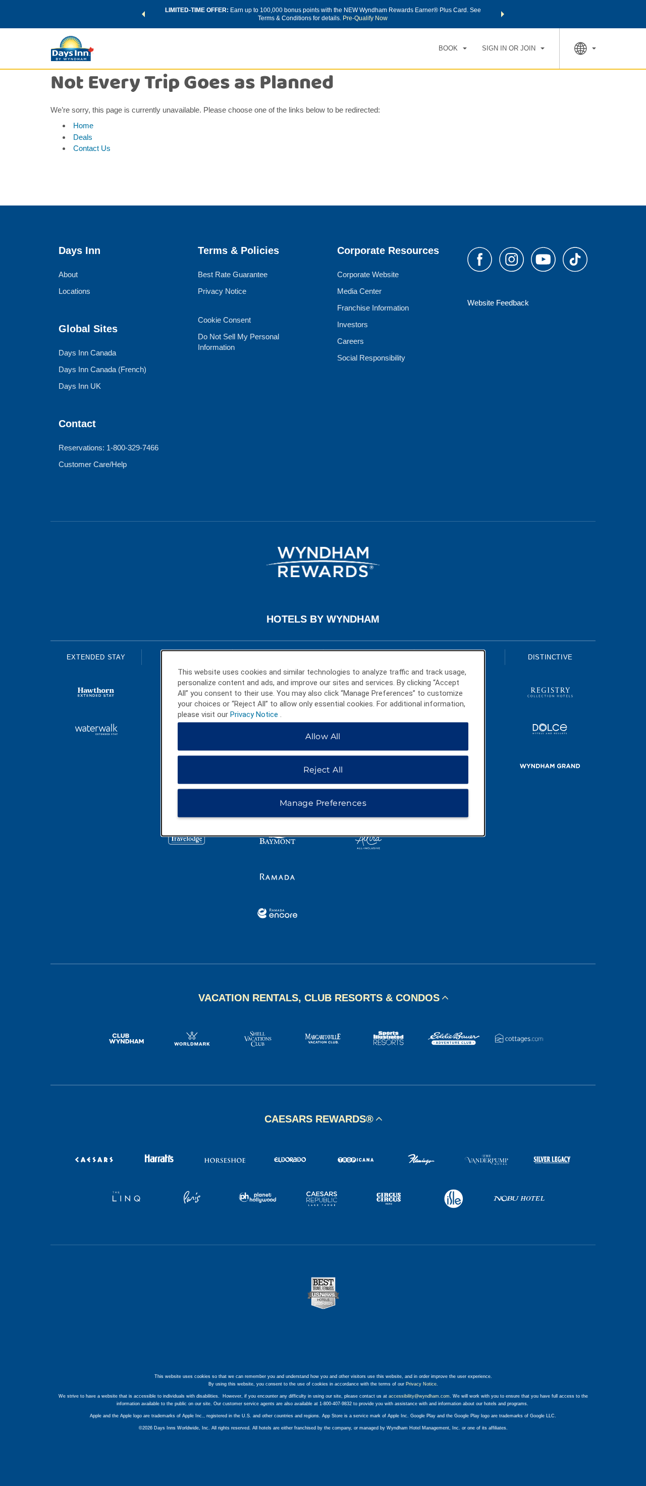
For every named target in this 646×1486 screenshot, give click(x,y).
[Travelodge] (186, 841)
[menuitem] (453, 48)
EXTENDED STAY (96, 657)
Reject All (323, 769)
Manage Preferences (323, 802)
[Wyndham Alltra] (368, 841)
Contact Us (92, 148)
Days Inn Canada (87, 352)
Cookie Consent (224, 320)
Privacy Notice (222, 291)
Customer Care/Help (93, 464)
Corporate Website (368, 274)
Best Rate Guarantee (232, 274)
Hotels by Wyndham (323, 619)
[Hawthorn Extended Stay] (96, 693)
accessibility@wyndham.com (419, 1396)
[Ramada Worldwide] (277, 877)
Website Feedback (498, 302)
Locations (74, 291)
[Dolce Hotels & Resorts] (550, 730)
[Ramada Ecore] (277, 914)
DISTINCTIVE (550, 657)
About (68, 274)
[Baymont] (277, 841)
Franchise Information (373, 307)
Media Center (359, 291)
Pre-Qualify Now (365, 18)
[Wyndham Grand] (550, 767)
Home (83, 125)
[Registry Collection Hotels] (550, 693)
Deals (82, 137)
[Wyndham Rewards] (323, 562)
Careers (350, 341)
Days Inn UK (80, 386)
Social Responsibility (371, 357)
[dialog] (323, 743)
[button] (143, 14)
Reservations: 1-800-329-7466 (108, 447)
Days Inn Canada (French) (102, 369)
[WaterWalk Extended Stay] (96, 730)
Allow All (323, 736)
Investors (352, 324)
